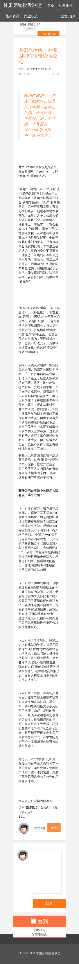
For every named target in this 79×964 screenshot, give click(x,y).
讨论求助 (32, 69)
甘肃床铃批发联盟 (22, 5)
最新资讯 (12, 16)
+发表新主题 (48, 33)
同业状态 (31, 16)
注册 (73, 16)
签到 (43, 921)
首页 (50, 5)
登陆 (64, 16)
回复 (49, 903)
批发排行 (66, 5)
